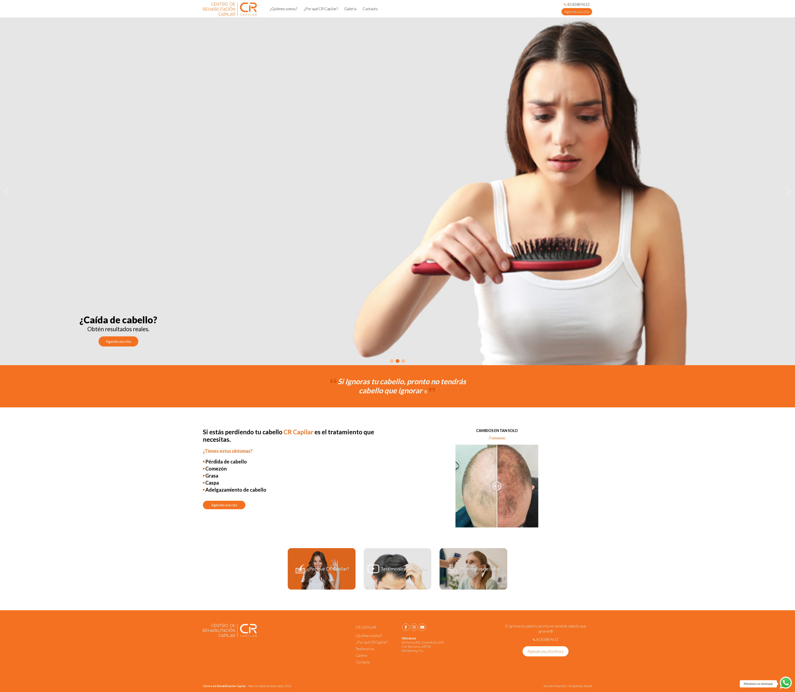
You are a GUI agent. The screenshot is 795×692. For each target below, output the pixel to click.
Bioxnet (588, 686)
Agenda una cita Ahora (545, 651)
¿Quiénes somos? (369, 635)
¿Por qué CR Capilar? (372, 642)
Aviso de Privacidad (554, 686)
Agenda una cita (576, 11)
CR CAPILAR (365, 627)
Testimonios (365, 649)
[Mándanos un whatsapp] (786, 683)
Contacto (363, 662)
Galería (361, 655)
